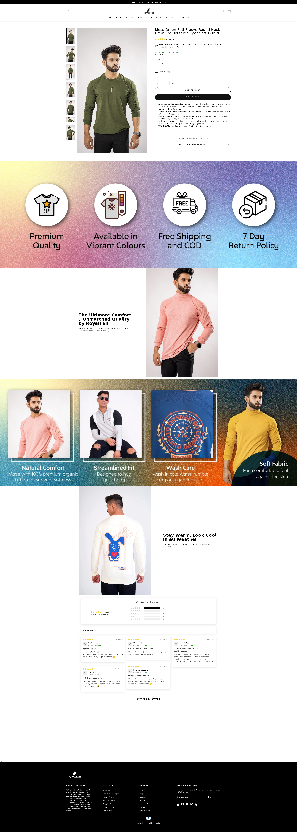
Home (108, 17)
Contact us (166, 17)
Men (152, 17)
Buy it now (193, 97)
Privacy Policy (145, 810)
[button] (160, 39)
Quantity (160, 60)
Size (157, 79)
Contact (143, 797)
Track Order (144, 807)
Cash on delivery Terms (193, 144)
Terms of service (109, 797)
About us (106, 790)
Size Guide (164, 71)
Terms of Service (109, 807)
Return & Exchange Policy (193, 138)
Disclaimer (144, 800)
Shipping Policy (109, 804)
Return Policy (183, 17)
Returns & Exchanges (111, 794)
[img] (88, 640)
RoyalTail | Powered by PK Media (148, 823)
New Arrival (121, 17)
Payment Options (109, 800)
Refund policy (108, 810)
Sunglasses (138, 17)
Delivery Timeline (192, 133)
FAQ (141, 790)
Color (172, 79)
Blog (141, 794)
